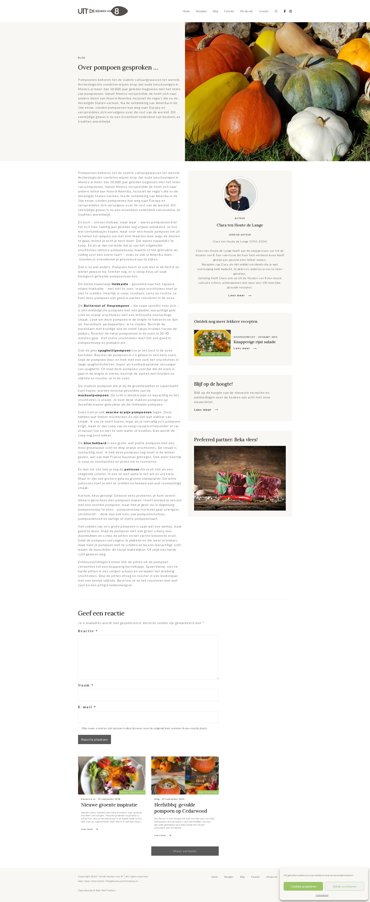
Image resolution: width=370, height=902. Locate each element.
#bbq (201, 792)
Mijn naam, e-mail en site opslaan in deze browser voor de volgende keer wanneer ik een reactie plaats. (145, 728)
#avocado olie (208, 354)
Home (186, 11)
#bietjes (124, 792)
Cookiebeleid (322, 895)
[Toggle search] (276, 11)
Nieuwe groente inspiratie (109, 805)
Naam (86, 685)
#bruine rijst (223, 354)
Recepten (201, 11)
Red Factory (109, 890)
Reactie (88, 631)
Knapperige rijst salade (255, 341)
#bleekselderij (137, 792)
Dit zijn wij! (246, 11)
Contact (263, 11)
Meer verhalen (185, 851)
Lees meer (237, 295)
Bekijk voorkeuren (344, 886)
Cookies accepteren (303, 886)
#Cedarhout (211, 792)
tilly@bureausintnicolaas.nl (121, 881)
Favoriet (229, 11)
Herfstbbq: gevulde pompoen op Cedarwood (180, 808)
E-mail (87, 707)
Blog (215, 11)
